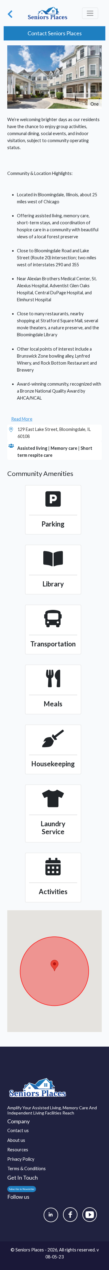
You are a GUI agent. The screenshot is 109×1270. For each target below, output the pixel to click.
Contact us (18, 1130)
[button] (96, 51)
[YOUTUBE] (89, 1214)
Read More (21, 419)
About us (16, 1140)
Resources (17, 1149)
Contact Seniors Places (55, 33)
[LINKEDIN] (51, 1215)
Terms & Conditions (26, 1168)
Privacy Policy (20, 1159)
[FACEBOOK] (70, 1214)
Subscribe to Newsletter (22, 1189)
